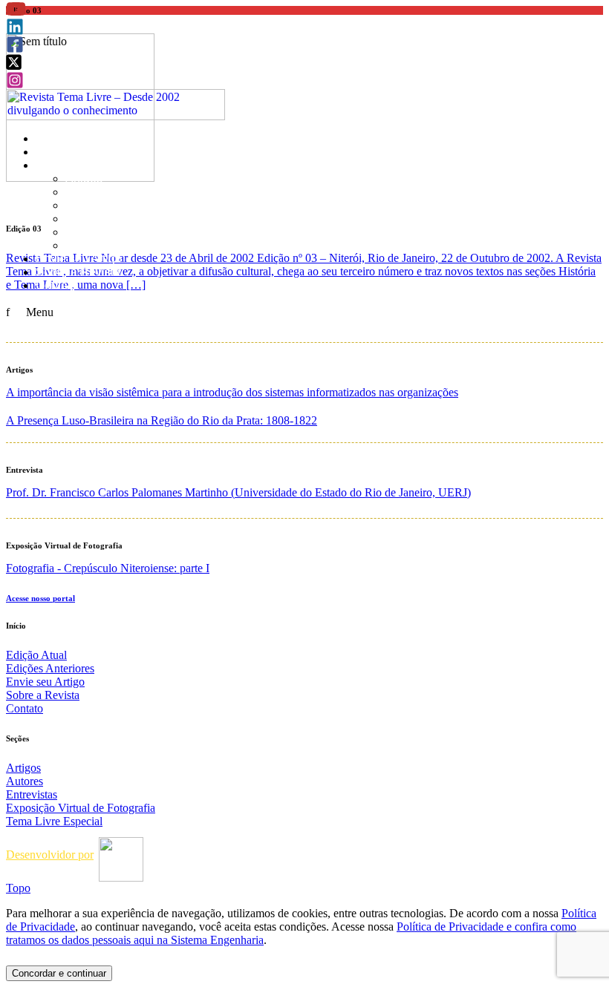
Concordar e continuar (59, 973)
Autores (85, 192)
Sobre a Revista (78, 272)
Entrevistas (94, 205)
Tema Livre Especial (118, 232)
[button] (16, 13)
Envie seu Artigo (79, 258)
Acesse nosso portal (40, 598)
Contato (56, 285)
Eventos (86, 245)
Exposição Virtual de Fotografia (148, 218)
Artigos (83, 178)
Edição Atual (69, 138)
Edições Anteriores (85, 151)
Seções (56, 165)
